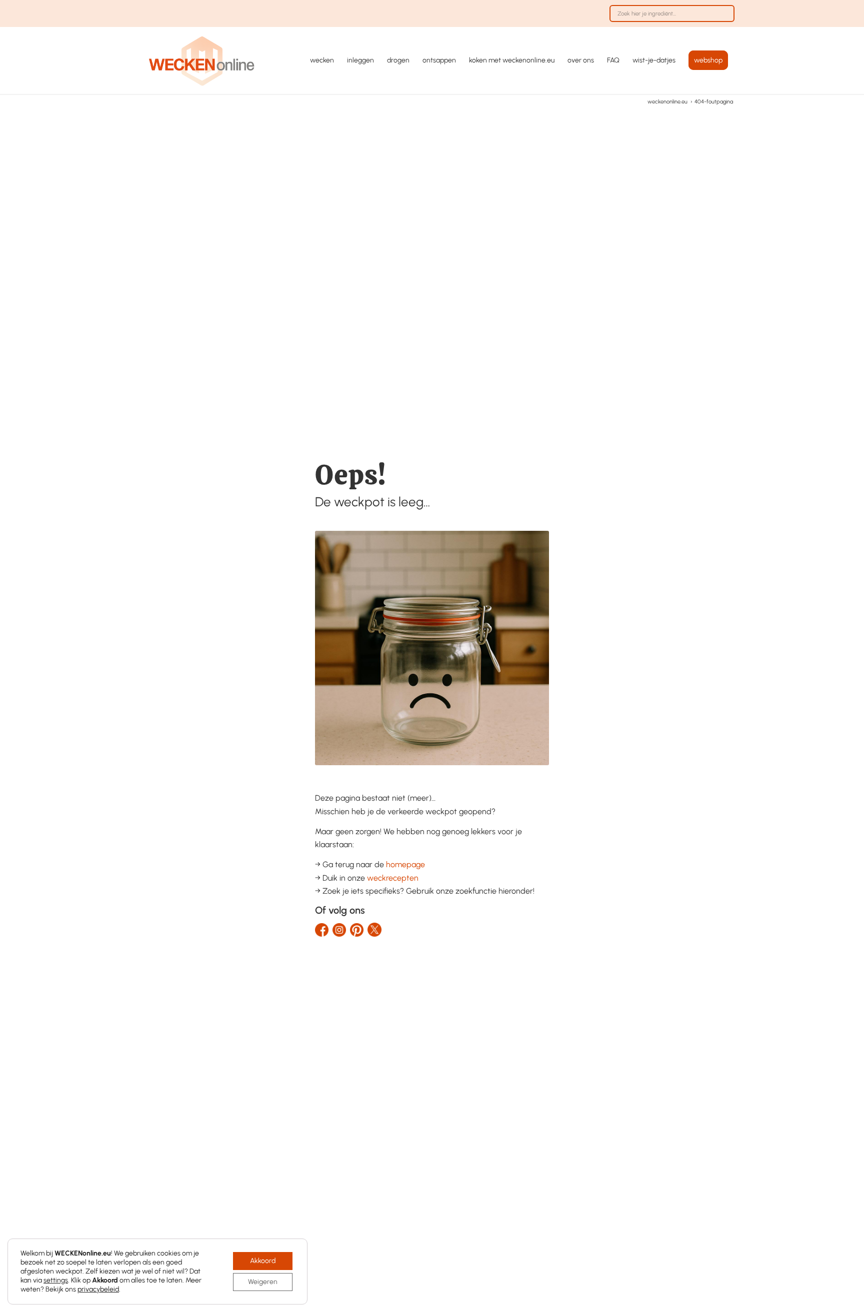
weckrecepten (392, 878)
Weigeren (263, 1282)
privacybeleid (98, 1289)
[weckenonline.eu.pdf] (202, 60)
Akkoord (263, 1261)
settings (56, 1280)
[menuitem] (669, 18)
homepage (405, 864)
